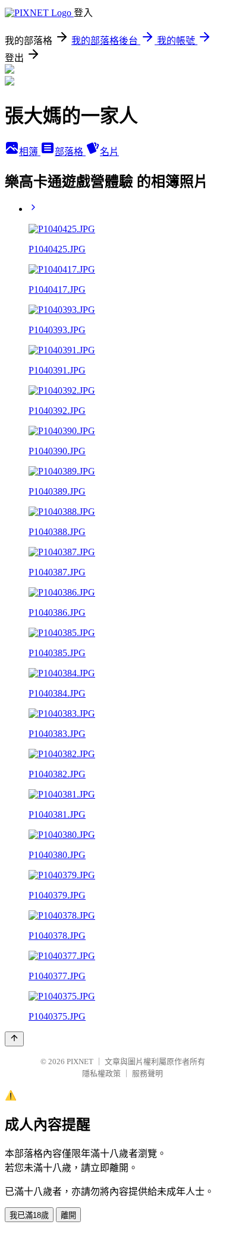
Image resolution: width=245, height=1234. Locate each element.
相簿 (29, 152)
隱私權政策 (101, 1073)
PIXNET (80, 1061)
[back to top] (14, 1039)
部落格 (70, 152)
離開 (68, 1215)
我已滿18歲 (29, 1215)
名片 (109, 152)
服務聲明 (147, 1073)
